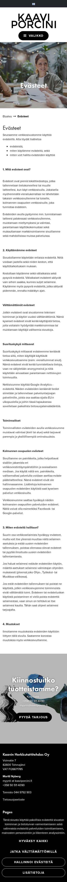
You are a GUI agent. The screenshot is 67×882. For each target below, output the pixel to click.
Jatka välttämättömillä (33, 851)
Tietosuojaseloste (14, 799)
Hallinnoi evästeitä (33, 862)
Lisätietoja (33, 872)
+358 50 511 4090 (33, 701)
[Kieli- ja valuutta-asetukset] (33, 3)
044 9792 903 (22, 792)
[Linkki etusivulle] (33, 18)
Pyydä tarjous (33, 717)
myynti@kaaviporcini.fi (34, 705)
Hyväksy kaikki (33, 841)
